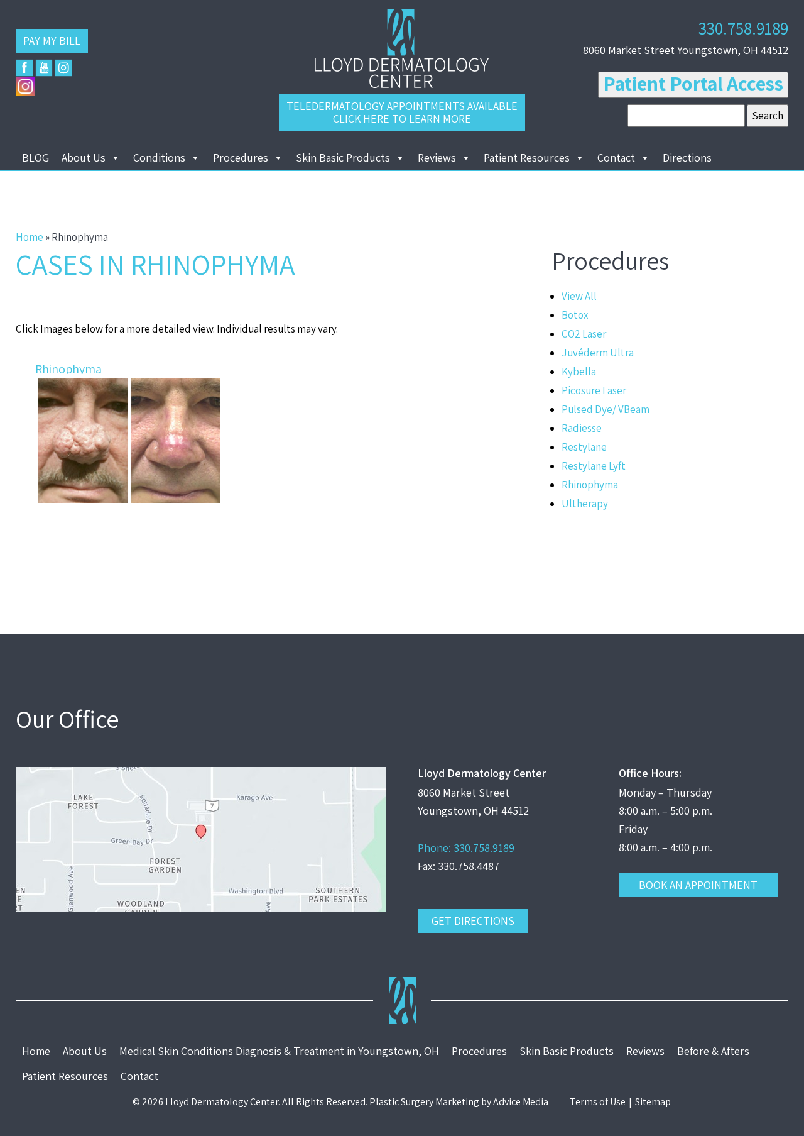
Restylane (584, 447)
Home (29, 237)
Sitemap (653, 1101)
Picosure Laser (594, 390)
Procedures (240, 157)
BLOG (35, 157)
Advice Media (520, 1101)
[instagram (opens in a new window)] (63, 68)
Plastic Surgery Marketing (424, 1101)
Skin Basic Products (343, 157)
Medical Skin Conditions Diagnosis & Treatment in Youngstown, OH (279, 1051)
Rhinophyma (68, 369)
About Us (84, 157)
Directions (687, 157)
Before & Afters (713, 1051)
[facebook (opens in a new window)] (24, 68)
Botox (575, 315)
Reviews (437, 157)
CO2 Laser (584, 334)
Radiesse (582, 428)
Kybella (579, 371)
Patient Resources (527, 157)
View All (579, 296)
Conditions (159, 157)
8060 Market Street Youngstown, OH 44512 (685, 50)
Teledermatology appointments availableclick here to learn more (402, 112)
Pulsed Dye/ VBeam (605, 409)
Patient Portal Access (693, 83)
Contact (616, 157)
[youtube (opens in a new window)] (44, 68)
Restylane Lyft (594, 466)
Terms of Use (598, 1101)
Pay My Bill (51, 40)
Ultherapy (585, 503)
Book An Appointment (698, 885)
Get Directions (473, 920)
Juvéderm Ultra (598, 353)
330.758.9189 (743, 28)
